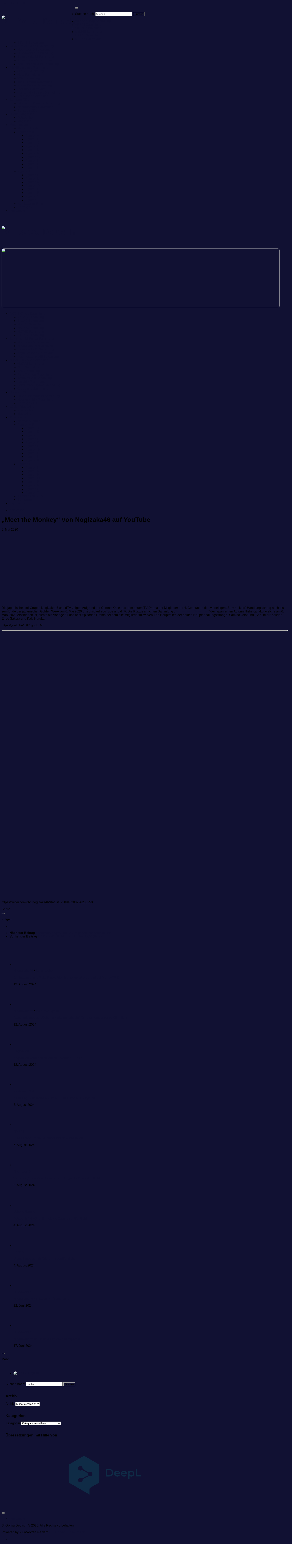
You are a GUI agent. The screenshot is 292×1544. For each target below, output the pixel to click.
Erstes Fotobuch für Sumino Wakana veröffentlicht (49, 1138)
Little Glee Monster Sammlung (38, 103)
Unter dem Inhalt (13, 3)
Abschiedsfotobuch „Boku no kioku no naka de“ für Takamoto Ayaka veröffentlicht (70, 1017)
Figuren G (32, 157)
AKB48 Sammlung (88, 24)
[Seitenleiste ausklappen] (3, 913)
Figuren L (32, 175)
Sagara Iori (21, 1051)
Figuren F (32, 153)
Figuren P (32, 189)
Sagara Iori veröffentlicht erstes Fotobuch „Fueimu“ (49, 1058)
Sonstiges (24, 207)
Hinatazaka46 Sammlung (35, 53)
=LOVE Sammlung (30, 71)
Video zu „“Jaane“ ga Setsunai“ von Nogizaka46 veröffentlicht (57, 1178)
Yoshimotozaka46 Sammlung (38, 64)
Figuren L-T (25, 171)
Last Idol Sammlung (31, 89)
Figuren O (32, 185)
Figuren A (32, 135)
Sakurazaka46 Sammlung (35, 56)
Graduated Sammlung (32, 96)
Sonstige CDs (19, 99)
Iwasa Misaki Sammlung (34, 85)
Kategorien (13, 1423)
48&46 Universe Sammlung (29, 67)
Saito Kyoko (44, 970)
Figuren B (32, 139)
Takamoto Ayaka (47, 1011)
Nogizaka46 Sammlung (34, 49)
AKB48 (19, 1252)
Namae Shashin (28, 128)
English (33, 1373)
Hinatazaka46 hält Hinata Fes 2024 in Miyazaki (47, 1339)
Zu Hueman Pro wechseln (67, 1532)
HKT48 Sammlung (88, 35)
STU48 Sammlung (30, 42)
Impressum (17, 210)
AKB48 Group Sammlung (93, 21)
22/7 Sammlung (28, 78)
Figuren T (32, 200)
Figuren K (32, 167)
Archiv (10, 1403)
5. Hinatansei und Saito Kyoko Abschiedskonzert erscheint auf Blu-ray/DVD (67, 977)
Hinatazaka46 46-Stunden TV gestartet (41, 1298)
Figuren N (32, 182)
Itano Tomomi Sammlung (34, 81)
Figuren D (32, 146)
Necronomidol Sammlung (35, 107)
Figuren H (32, 160)
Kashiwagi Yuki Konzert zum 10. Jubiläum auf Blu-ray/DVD (55, 1098)
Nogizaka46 (18, 510)
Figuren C (32, 142)
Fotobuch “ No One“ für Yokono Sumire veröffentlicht (50, 1218)
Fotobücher (25, 117)
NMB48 (19, 1131)
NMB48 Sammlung (88, 31)
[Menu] (76, 8)
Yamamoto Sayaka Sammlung (38, 92)
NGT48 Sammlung (88, 39)
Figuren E (32, 149)
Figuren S (32, 196)
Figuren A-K (25, 132)
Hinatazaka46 (23, 970)
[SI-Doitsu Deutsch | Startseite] (38, 21)
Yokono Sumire (24, 1211)
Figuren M (32, 178)
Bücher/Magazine (22, 114)
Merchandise (19, 124)
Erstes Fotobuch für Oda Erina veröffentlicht (44, 1258)
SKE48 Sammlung (88, 28)
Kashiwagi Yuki (24, 1091)
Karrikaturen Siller (30, 203)
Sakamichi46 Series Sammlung (32, 46)
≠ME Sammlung (28, 74)
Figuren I (31, 164)
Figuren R (32, 192)
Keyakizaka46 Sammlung (35, 60)
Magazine (24, 121)
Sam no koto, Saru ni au (192, 611)
